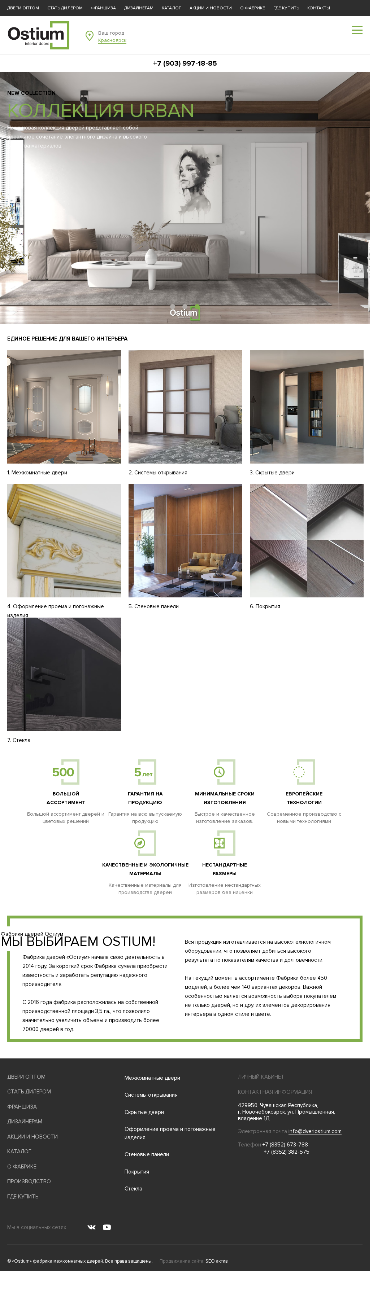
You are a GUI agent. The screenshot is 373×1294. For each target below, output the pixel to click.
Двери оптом (23, 8)
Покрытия (137, 1171)
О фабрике (252, 8)
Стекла (133, 1188)
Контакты (318, 8)
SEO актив (216, 1261)
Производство (29, 1181)
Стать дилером (65, 8)
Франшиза (103, 8)
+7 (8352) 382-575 (286, 1152)
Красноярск (112, 40)
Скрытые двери (144, 1112)
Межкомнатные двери (152, 1078)
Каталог (171, 8)
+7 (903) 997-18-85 (185, 63)
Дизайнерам (138, 8)
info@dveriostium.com (315, 1131)
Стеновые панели (147, 1154)
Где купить (286, 8)
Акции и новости (211, 8)
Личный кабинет (261, 1077)
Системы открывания (151, 1095)
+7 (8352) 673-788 (285, 1144)
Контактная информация (275, 1092)
